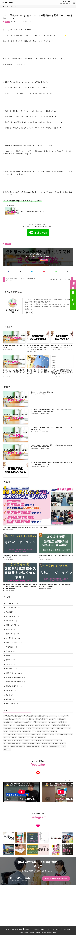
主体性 (52, 719)
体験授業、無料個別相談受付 (14, 929)
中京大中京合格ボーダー (12, 719)
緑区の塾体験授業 (33, 746)
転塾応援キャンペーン (57, 746)
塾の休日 (10, 651)
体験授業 (61, 719)
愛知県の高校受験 (14, 686)
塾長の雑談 (11, 668)
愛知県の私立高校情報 (15, 682)
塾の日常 (11, 655)
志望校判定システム (14, 673)
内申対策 (11, 629)
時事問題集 (11, 690)
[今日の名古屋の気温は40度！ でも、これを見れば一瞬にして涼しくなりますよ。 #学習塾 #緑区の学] (67, 849)
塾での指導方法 (15, 731)
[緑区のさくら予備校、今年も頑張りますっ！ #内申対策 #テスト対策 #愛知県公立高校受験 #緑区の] (8, 849)
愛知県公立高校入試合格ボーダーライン (49, 740)
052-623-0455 (20, 878)
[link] (26, 312)
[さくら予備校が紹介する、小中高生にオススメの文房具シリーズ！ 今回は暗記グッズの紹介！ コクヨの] (20, 837)
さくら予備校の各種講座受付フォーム (33, 211)
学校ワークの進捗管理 (32, 734)
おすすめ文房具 (13, 607)
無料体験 (10, 699)
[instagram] (32, 312)
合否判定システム (14, 642)
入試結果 (28, 722)
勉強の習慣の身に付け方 (25, 725)
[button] (8, 271)
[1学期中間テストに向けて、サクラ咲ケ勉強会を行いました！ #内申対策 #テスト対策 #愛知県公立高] (67, 837)
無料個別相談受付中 (44, 743)
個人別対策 (8, 722)
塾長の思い (11, 664)
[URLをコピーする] (67, 271)
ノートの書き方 (13, 616)
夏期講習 (26, 731)
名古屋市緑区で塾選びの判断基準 (37, 728)
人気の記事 (11, 620)
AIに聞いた (28, 716)
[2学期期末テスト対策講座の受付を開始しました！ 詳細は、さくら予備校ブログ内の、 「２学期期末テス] (32, 849)
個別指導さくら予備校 (13, 311)
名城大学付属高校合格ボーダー (60, 728)
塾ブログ (7, 21)
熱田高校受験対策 (59, 743)
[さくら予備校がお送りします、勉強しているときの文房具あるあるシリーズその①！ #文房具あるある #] (20, 849)
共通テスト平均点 (40, 722)
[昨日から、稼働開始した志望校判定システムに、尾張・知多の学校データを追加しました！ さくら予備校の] (43, 837)
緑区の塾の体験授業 (18, 746)
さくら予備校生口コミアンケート (46, 716)
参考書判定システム (14, 638)
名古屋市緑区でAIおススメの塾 (14, 728)
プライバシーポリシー (54, 929)
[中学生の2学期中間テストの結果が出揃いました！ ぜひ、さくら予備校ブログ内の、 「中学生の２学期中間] (43, 849)
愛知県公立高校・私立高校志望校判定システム (19, 740)
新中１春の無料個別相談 (12, 743)
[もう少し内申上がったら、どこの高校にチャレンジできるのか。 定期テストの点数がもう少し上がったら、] (32, 837)
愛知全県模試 (40, 737)
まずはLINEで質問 (73, 302)
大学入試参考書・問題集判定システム (44, 731)
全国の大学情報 (13, 625)
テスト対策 (11, 612)
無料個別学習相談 (28, 743)
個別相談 (18, 722)
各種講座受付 (28, 929)
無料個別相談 (12, 703)
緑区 (6, 746)
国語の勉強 (11, 647)
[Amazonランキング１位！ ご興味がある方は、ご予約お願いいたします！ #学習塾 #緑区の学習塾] (55, 849)
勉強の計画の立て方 (42, 725)
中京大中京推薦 (28, 719)
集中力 (7, 749)
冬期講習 (62, 722)
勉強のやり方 (12, 634)
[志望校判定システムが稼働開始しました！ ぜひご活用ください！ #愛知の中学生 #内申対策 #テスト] (55, 837)
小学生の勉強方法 (10, 737)
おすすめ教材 (12, 603)
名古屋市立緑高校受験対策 (60, 725)
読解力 (45, 746)
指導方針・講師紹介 (40, 929)
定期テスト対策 (48, 734)
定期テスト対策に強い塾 (64, 734)
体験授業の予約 (73, 287)
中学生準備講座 (41, 719)
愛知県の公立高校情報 (15, 677)
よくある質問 (66, 929)
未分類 (9, 695)
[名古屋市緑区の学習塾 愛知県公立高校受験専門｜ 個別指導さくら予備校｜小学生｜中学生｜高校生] (7, 2)
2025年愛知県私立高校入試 (13, 716)
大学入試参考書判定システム (13, 734)
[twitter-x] (29, 312)
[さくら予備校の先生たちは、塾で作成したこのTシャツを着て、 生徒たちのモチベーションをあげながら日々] (8, 837)
